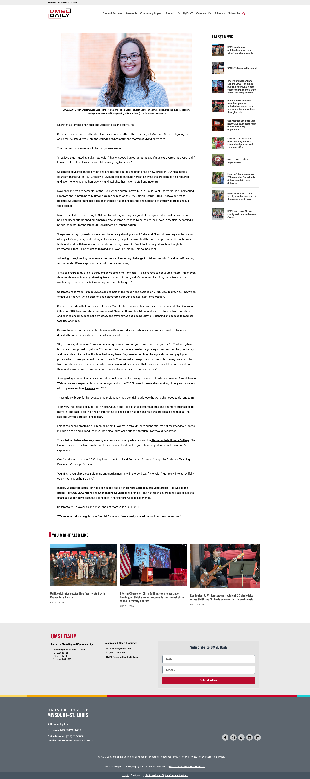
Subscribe (234, 13)
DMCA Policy (180, 756)
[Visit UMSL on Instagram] (233, 737)
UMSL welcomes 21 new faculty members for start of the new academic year (241, 196)
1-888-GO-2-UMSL (84, 740)
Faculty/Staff (185, 13)
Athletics (220, 13)
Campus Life (203, 13)
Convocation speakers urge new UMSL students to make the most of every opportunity (242, 125)
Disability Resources (160, 756)
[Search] (243, 13)
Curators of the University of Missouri (127, 756)
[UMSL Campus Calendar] (257, 737)
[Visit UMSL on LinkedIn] (249, 737)
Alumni (170, 13)
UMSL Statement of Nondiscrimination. (187, 766)
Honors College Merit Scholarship (147, 487)
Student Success (112, 13)
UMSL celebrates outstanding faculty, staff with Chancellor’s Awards (240, 50)
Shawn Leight (133, 311)
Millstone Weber (101, 196)
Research (131, 13)
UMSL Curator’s (82, 492)
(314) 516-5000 (75, 736)
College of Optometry (112, 139)
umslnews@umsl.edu (120, 648)
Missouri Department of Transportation (111, 225)
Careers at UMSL (215, 756)
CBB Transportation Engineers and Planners (96, 311)
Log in (125, 775)
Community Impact (151, 13)
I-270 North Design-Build (146, 196)
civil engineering (147, 181)
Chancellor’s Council (111, 492)
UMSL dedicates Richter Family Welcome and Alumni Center (242, 214)
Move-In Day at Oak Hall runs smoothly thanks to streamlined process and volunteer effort (240, 143)
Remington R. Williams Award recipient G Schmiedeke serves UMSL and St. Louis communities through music (241, 106)
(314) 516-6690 (117, 652)
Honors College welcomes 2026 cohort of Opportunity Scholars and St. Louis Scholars (241, 178)
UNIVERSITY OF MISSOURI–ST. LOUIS (63, 2)
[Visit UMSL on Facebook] (225, 737)
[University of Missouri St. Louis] (68, 716)
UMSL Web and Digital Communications (166, 775)
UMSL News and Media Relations (123, 657)
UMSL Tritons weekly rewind (242, 68)
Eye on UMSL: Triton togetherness (237, 161)
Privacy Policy (196, 756)
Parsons (90, 388)
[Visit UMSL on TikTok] (241, 737)
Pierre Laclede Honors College (170, 440)
